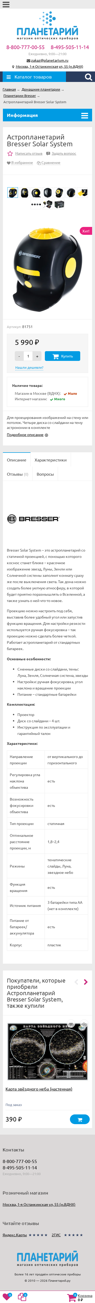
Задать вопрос (62, 153)
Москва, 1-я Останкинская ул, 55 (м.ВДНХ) (49, 66)
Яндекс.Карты (15, 1234)
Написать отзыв (28, 153)
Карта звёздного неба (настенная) (39, 1088)
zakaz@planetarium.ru (49, 60)
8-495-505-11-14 (70, 47)
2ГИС (56, 1234)
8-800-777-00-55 (25, 47)
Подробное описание (25, 434)
